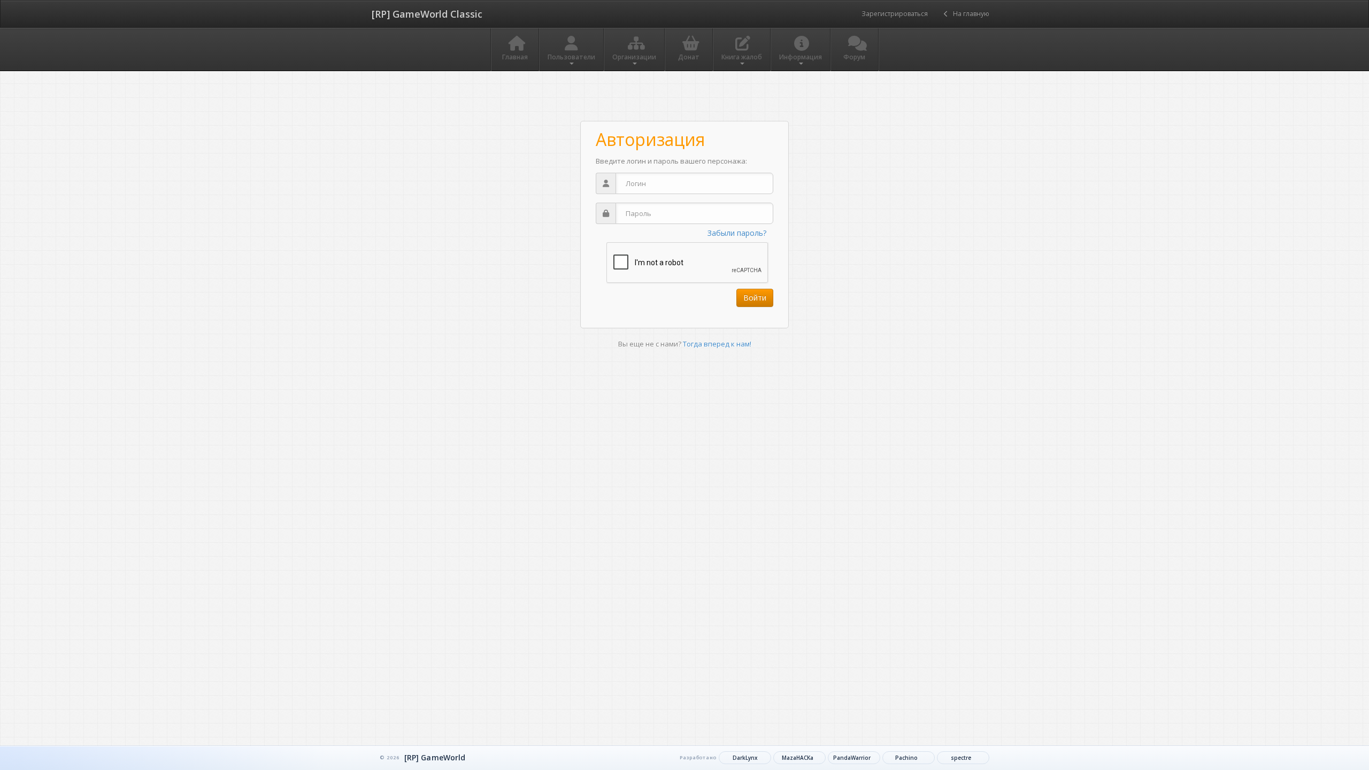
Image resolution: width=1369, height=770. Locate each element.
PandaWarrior (852, 757)
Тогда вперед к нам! (717, 344)
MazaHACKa (797, 757)
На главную (968, 13)
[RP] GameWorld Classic (427, 13)
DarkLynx (745, 757)
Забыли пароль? (736, 233)
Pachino (906, 757)
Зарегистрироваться (895, 13)
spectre (961, 757)
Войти (754, 297)
